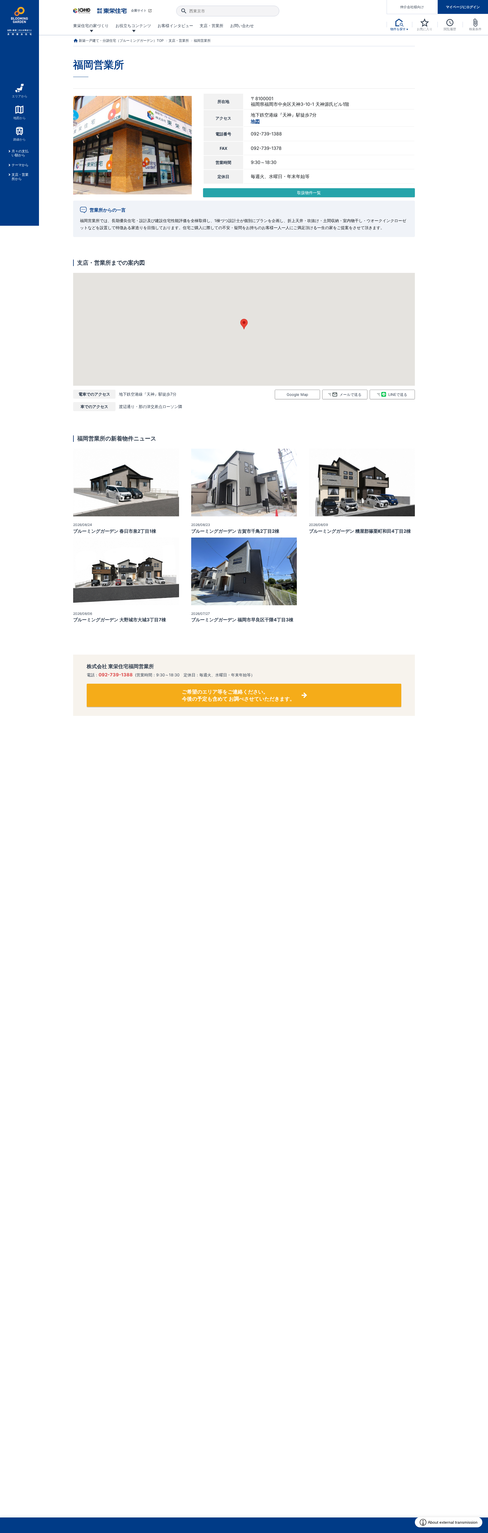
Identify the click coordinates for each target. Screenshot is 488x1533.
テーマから (20, 165)
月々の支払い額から (20, 153)
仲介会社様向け (412, 7)
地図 (255, 121)
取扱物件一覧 (309, 192)
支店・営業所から (20, 177)
